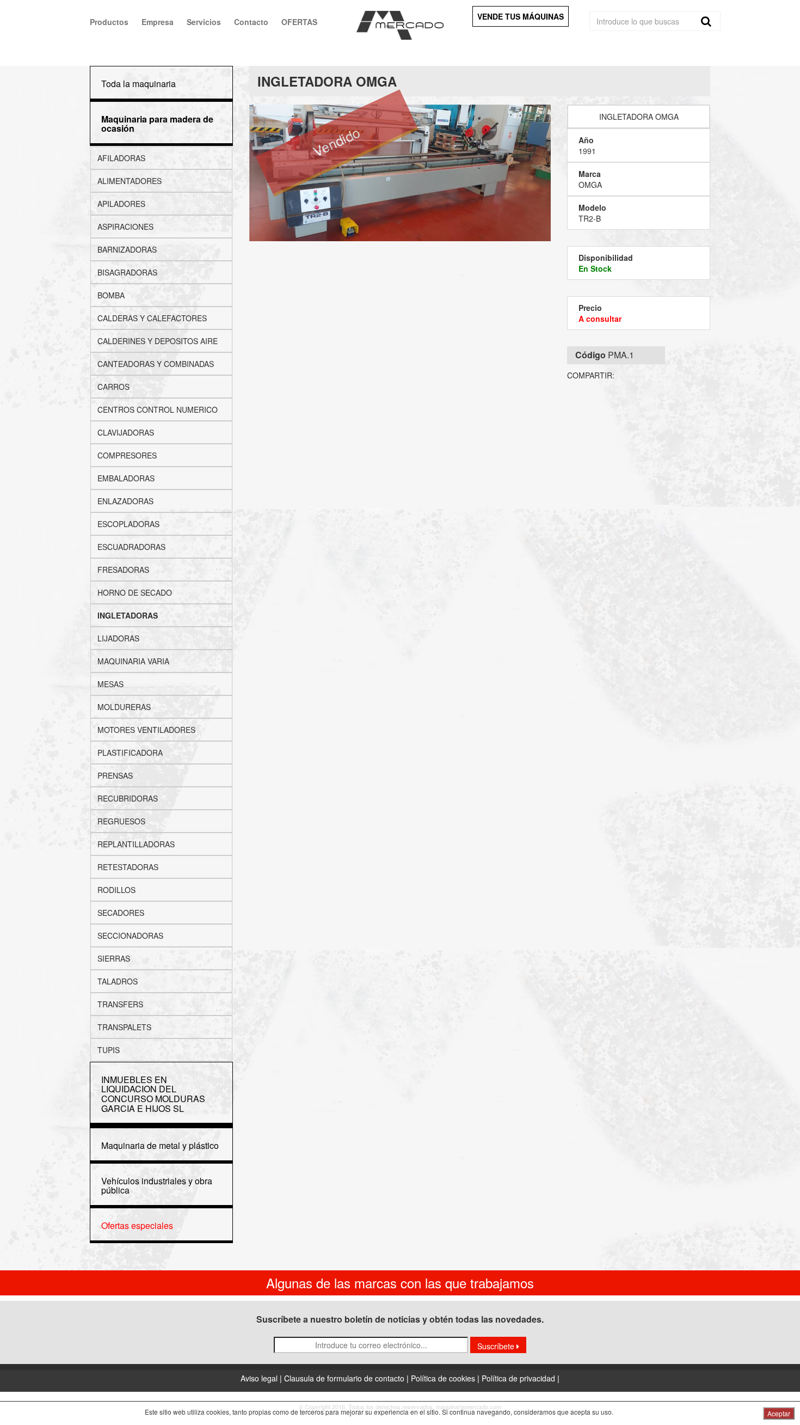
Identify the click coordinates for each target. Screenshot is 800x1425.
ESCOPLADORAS (128, 523)
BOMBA (111, 295)
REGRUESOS (121, 821)
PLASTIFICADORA (130, 752)
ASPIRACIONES (125, 226)
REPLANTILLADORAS (136, 844)
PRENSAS (115, 775)
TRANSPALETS (124, 1027)
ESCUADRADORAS (131, 546)
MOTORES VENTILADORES (146, 729)
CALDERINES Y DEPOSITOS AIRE (157, 340)
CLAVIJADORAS (125, 432)
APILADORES (121, 203)
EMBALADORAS (126, 478)
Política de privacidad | (520, 1378)
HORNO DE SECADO (134, 592)
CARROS (113, 386)
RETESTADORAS (127, 866)
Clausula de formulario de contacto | (347, 1378)
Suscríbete (496, 1346)
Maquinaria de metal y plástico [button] (160, 1145)
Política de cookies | (446, 1378)
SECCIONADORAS (130, 935)
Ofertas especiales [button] (137, 1225)
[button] (157, 124)
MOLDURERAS (124, 706)
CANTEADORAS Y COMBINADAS (155, 363)
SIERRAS (113, 958)
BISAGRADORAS (127, 272)
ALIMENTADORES (129, 180)
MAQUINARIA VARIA (133, 661)
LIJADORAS (118, 638)
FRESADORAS (123, 569)
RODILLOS (116, 889)
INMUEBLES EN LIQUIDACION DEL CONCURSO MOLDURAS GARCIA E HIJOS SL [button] (153, 1094)
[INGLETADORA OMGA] (400, 173)
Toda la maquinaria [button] (138, 83)
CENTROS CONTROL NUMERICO (157, 409)
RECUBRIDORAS (127, 798)
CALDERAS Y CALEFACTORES (152, 318)
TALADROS (117, 981)
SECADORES (120, 912)
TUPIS (108, 1049)
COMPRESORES (127, 455)
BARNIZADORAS (127, 249)
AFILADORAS (121, 157)
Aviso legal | (262, 1378)
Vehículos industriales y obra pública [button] (156, 1186)
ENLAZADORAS (125, 501)
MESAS (110, 683)
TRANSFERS (120, 1004)
